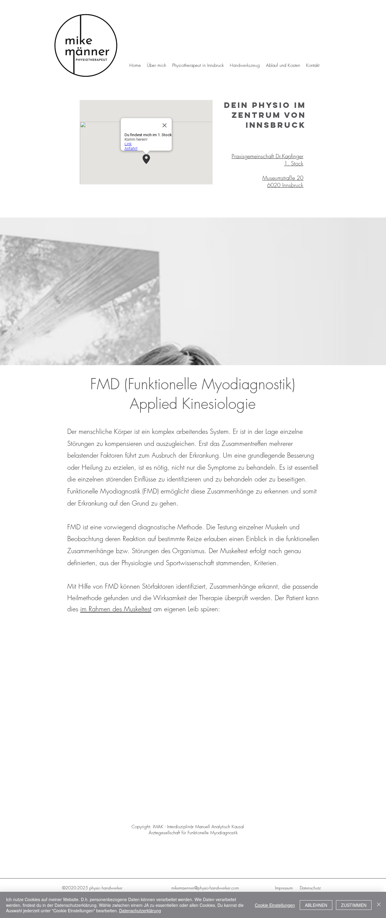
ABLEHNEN (316, 905)
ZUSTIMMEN (353, 905)
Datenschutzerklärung (140, 910)
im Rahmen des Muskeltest (115, 608)
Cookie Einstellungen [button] (275, 905)
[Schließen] (378, 905)
